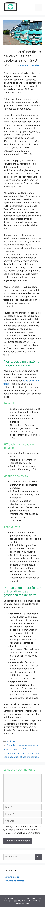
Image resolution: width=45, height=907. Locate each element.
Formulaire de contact (13, 881)
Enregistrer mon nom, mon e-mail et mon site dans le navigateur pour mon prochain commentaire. (23, 829)
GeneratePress (22, 903)
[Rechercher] (38, 857)
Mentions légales (11, 877)
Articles (11, 741)
